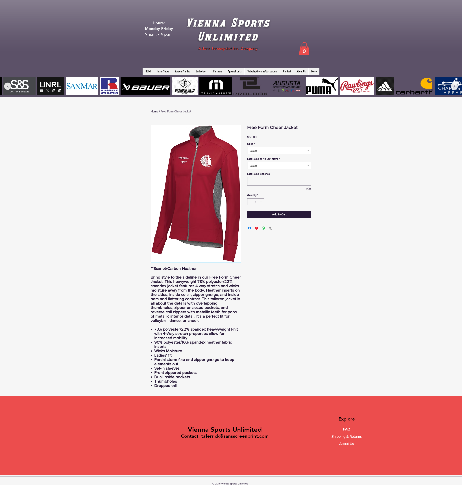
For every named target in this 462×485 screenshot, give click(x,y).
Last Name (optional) (258, 173)
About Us (346, 444)
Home (154, 111)
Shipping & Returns (347, 436)
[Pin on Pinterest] (256, 228)
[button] (304, 48)
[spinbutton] (255, 202)
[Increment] (261, 202)
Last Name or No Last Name (263, 158)
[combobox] (279, 150)
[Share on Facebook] (249, 228)
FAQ (346, 429)
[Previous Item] (7, 86)
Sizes (251, 143)
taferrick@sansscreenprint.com (235, 436)
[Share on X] (270, 228)
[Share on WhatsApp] (263, 228)
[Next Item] (454, 86)
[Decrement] (250, 202)
